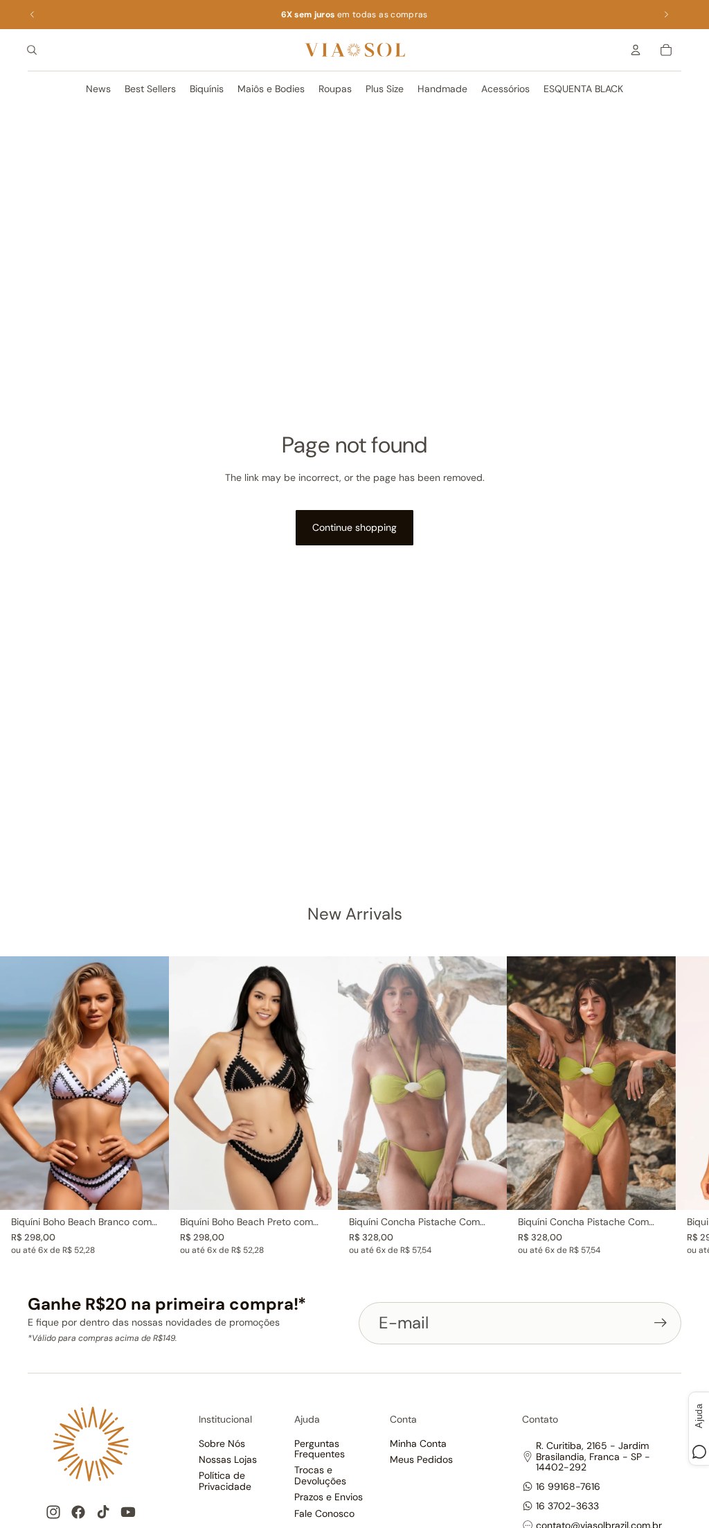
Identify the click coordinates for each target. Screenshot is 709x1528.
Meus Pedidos (421, 1459)
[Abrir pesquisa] (32, 50)
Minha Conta (418, 1443)
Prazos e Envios (328, 1497)
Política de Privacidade (225, 1480)
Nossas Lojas (228, 1459)
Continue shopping (354, 527)
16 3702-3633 (567, 1506)
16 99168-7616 (568, 1486)
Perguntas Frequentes (319, 1448)
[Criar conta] (660, 1322)
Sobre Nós (222, 1443)
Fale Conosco (324, 1513)
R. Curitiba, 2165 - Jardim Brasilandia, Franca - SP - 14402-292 (593, 1456)
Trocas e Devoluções (320, 1475)
